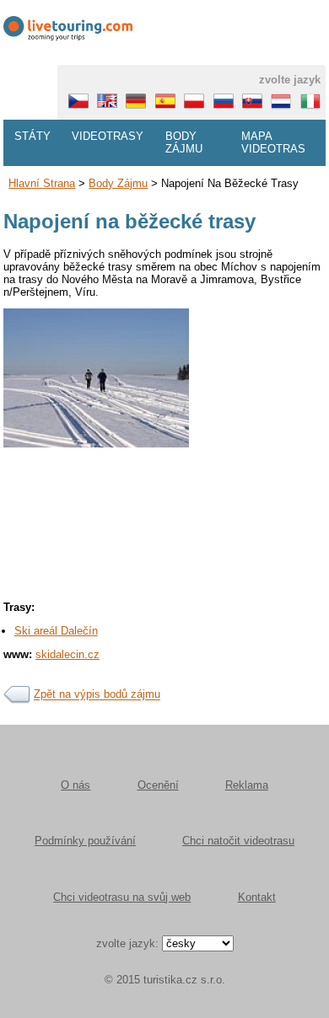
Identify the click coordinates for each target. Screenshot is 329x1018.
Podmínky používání (85, 840)
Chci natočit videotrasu (238, 840)
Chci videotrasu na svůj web (122, 897)
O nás (75, 785)
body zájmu (118, 183)
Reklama (246, 785)
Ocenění (158, 785)
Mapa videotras (273, 142)
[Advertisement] (164, 582)
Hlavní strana (41, 183)
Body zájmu (183, 142)
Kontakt (257, 897)
